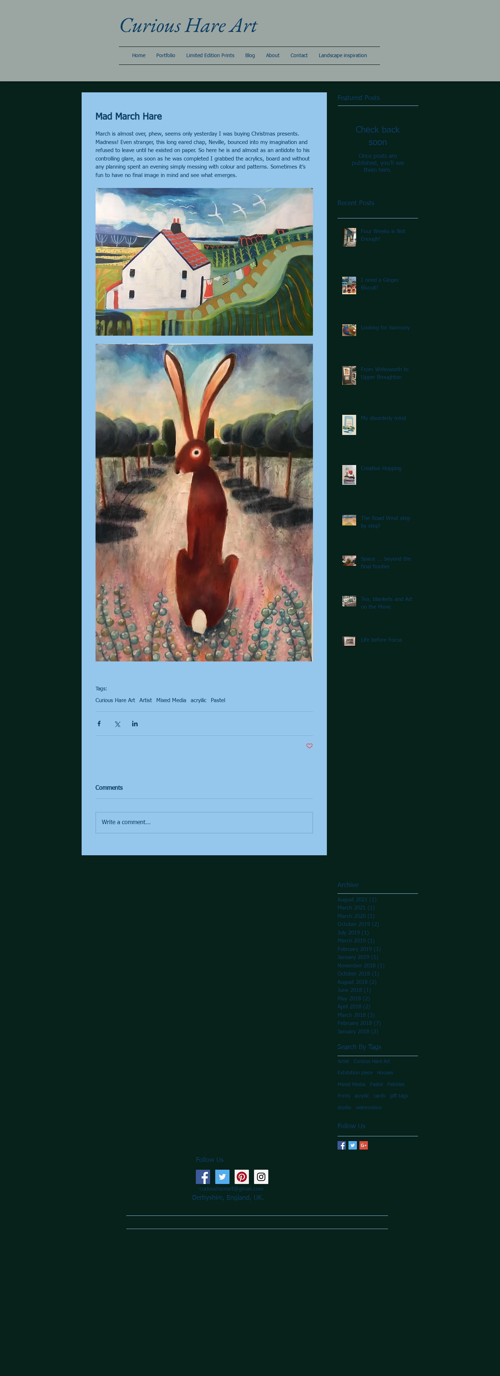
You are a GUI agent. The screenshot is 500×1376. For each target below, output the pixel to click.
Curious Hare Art (115, 700)
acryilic (198, 700)
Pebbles (395, 1084)
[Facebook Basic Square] (341, 1145)
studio (344, 1107)
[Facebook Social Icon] (203, 1177)
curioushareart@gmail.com (231, 1189)
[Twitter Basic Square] (352, 1145)
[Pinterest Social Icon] (242, 1177)
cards (379, 1096)
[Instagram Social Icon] (261, 1177)
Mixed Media (171, 700)
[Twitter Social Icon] (222, 1177)
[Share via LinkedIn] (134, 723)
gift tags (399, 1096)
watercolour (369, 1107)
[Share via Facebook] (99, 723)
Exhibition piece (355, 1073)
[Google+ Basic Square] (363, 1145)
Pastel (218, 700)
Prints (343, 1096)
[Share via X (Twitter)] (116, 723)
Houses (385, 1073)
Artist (145, 700)
